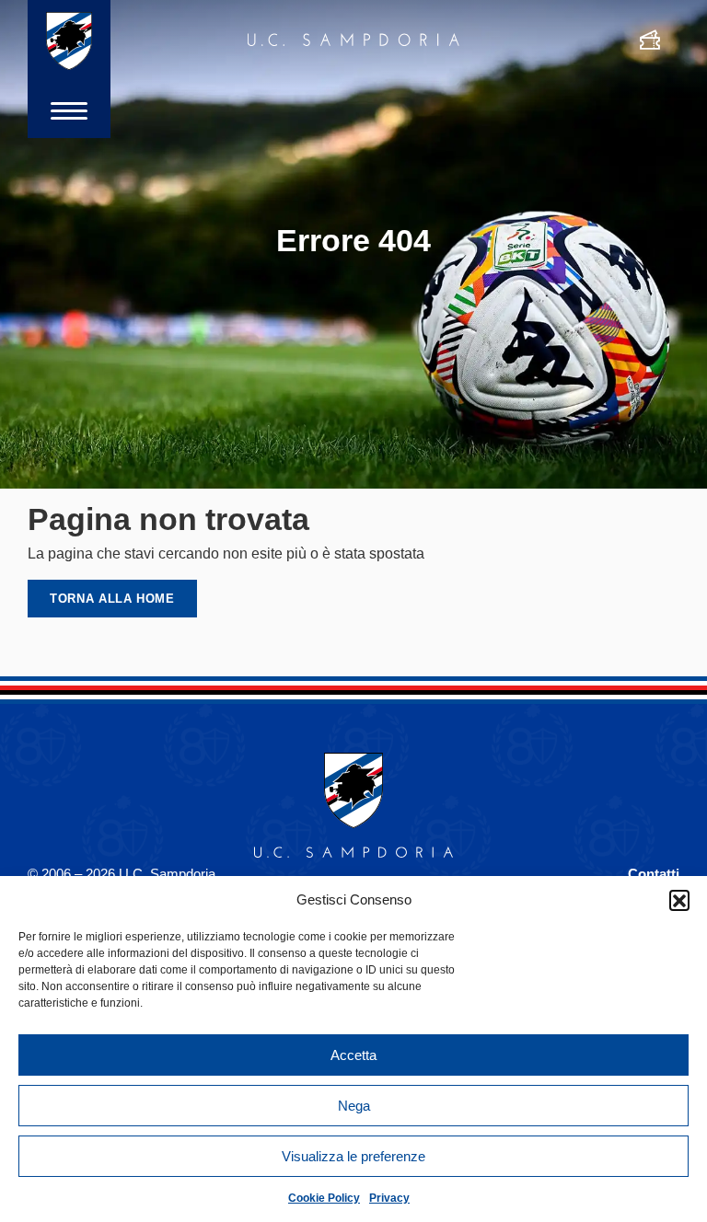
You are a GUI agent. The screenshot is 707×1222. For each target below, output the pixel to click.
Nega (354, 1105)
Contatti (653, 874)
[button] (679, 900)
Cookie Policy (324, 1198)
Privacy (389, 1198)
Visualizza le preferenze (353, 1156)
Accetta (353, 1055)
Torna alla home (112, 598)
